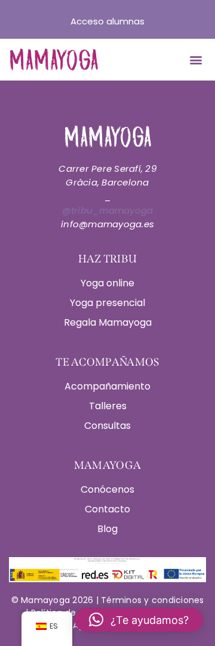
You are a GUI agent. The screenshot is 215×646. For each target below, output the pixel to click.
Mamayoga (44, 600)
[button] (195, 60)
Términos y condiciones (152, 600)
